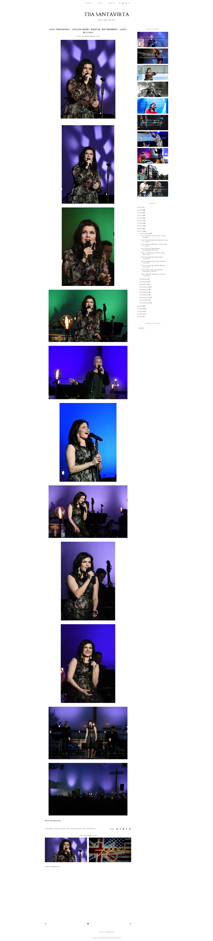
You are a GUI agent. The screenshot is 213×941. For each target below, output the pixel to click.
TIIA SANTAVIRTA (106, 14)
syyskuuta (144, 281)
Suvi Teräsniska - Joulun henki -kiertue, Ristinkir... (153, 236)
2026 (141, 207)
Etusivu (88, 3)
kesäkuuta (144, 289)
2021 (141, 220)
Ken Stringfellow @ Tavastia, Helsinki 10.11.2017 (153, 262)
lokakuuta (144, 279)
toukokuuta (145, 292)
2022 (141, 218)
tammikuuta (145, 303)
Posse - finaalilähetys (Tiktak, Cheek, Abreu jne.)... (152, 253)
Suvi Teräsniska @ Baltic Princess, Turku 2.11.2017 (154, 245)
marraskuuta (145, 233)
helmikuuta (145, 300)
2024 (141, 213)
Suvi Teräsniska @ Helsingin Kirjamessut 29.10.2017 (150, 249)
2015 (141, 309)
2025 (141, 210)
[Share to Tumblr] (126, 829)
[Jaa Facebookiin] (120, 829)
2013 (141, 314)
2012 (141, 316)
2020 (141, 223)
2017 (141, 231)
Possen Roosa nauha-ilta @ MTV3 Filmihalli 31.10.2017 (152, 270)
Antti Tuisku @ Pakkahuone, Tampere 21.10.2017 (153, 275)
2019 (141, 226)
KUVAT (100, 3)
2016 (141, 306)
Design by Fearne (114, 938)
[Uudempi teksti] (45, 924)
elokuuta (144, 284)
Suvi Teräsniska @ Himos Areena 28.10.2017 (152, 257)
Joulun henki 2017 (62, 828)
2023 (141, 215)
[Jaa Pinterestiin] (123, 829)
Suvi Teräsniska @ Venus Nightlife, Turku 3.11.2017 (154, 241)
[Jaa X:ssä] (117, 829)
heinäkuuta (145, 287)
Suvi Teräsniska (89, 828)
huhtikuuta (145, 295)
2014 (141, 311)
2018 (141, 228)
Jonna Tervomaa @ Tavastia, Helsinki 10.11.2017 (153, 266)
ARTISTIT (111, 3)
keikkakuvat (76, 828)
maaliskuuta (145, 297)
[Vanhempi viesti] (130, 924)
